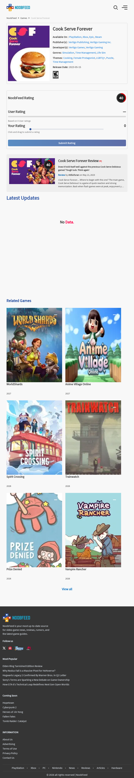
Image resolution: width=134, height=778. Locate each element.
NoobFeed (12, 18)
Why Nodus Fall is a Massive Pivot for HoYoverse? (29, 670)
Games (23, 18)
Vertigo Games (77, 47)
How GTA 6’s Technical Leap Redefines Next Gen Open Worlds (36, 684)
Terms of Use (10, 748)
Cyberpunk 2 (10, 707)
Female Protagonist (84, 57)
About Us (8, 739)
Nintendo (57, 767)
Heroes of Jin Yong (13, 711)
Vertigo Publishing (79, 42)
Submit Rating (67, 143)
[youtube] (10, 648)
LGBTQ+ (100, 57)
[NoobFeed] (18, 7)
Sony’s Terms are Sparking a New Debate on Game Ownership (36, 679)
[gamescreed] (19, 648)
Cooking (67, 57)
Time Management (85, 52)
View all (67, 589)
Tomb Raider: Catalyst (14, 721)
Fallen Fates (9, 716)
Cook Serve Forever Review (78, 160)
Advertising (9, 744)
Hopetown (8, 702)
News (72, 767)
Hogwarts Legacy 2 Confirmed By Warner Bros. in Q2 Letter (34, 675)
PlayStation (75, 36)
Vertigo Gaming (94, 47)
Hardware (116, 767)
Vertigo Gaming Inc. (100, 42)
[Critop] (29, 648)
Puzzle (109, 57)
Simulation (68, 52)
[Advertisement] (67, 270)
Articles (101, 767)
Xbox (85, 36)
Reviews (85, 767)
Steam (98, 36)
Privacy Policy (10, 753)
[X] (4, 648)
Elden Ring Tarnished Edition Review (22, 666)
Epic (91, 36)
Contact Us (8, 757)
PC (44, 767)
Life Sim (101, 52)
